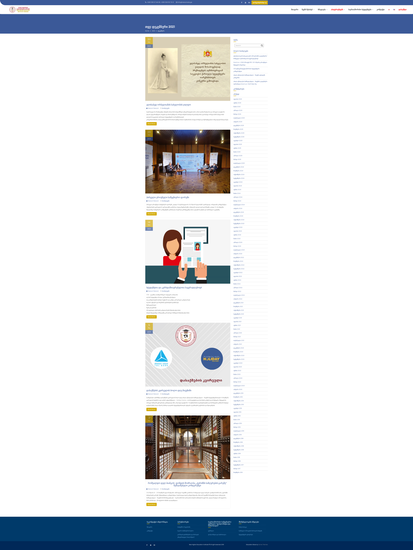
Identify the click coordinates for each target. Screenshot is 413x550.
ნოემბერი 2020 (238, 352)
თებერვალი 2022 (239, 295)
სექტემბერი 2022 (238, 269)
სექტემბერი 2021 (238, 314)
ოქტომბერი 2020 (238, 355)
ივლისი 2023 (237, 231)
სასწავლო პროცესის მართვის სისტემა (250, 531)
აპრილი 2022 (237, 288)
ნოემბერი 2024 (238, 171)
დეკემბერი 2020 (238, 348)
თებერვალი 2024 (239, 205)
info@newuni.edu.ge (185, 2)
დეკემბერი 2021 (238, 303)
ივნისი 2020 (237, 370)
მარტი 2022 (237, 291)
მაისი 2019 (236, 419)
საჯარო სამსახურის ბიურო (185, 531)
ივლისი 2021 (237, 321)
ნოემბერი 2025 (238, 129)
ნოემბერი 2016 (238, 472)
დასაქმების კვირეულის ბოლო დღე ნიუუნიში (168, 390)
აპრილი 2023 (237, 242)
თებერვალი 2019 (238, 431)
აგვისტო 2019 (237, 408)
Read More (151, 124)
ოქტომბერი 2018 (238, 446)
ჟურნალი (211, 531)
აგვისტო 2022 (237, 272)
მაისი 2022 (236, 284)
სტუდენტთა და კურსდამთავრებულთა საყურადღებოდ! (174, 287)
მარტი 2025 (237, 159)
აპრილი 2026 (237, 110)
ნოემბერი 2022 (238, 261)
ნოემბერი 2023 (238, 216)
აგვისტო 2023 (237, 227)
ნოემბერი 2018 (238, 442)
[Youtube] (245, 2)
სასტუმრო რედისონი (183, 527)
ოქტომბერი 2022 (238, 265)
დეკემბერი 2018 (238, 438)
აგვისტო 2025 (237, 140)
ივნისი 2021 (237, 325)
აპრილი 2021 (237, 333)
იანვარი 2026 (237, 122)
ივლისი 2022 (237, 276)
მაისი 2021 (236, 329)
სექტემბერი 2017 (238, 465)
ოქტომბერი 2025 (238, 133)
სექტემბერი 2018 (238, 450)
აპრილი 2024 (237, 197)
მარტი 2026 (237, 114)
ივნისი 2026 (237, 103)
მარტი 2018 (237, 461)
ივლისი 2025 (237, 144)
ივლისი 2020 (237, 367)
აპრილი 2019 (237, 423)
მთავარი (149, 527)
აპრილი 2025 (237, 156)
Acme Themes (263, 544)
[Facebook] (241, 2)
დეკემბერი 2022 (238, 257)
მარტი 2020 (237, 382)
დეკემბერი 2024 (238, 167)
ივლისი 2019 (237, 412)
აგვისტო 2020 (237, 363)
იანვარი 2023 (237, 254)
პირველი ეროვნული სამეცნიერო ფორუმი (167, 197)
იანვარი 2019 (237, 435)
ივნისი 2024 (237, 189)
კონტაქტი (150, 531)
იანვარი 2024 (237, 208)
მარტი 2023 (237, 246)
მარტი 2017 (236, 469)
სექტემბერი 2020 (238, 359)
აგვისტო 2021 (237, 318)
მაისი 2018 (236, 457)
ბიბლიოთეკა (243, 527)
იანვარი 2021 (237, 344)
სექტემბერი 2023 (238, 223)
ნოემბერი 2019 (238, 397)
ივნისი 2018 (237, 453)
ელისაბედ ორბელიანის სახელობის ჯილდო (168, 104)
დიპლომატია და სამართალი (217, 534)
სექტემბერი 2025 (238, 137)
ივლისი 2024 (237, 186)
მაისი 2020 (236, 374)
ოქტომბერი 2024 (238, 174)
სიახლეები (166, 108)
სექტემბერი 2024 (238, 178)
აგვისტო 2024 (237, 182)
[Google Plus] (249, 2)
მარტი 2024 (237, 201)
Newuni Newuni (153, 108)
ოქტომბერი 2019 (238, 401)
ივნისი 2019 (237, 416)
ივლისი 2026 (237, 99)
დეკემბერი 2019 (238, 393)
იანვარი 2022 (237, 299)
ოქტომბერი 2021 (238, 310)
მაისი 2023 (236, 239)
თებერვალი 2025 (239, 163)
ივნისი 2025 (237, 148)
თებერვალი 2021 (238, 340)
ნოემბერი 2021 (238, 306)
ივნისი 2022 (237, 280)
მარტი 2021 (237, 337)
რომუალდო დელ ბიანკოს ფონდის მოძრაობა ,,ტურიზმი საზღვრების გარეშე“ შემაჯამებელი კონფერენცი (187, 484)
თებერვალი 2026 (239, 118)
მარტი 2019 (237, 427)
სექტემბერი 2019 (238, 404)
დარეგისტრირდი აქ (260, 3)
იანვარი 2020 (237, 389)
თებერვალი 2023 (239, 250)
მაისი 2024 (236, 193)
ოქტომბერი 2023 (238, 220)
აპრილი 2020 (237, 378)
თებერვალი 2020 (239, 386)
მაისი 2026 (236, 107)
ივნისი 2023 (237, 235)
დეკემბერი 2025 (238, 125)
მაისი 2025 (236, 152)
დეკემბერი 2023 (238, 212)
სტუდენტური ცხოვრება (246, 534)
